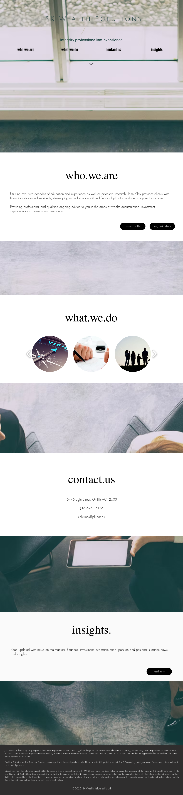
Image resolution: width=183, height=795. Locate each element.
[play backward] (29, 354)
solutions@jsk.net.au (91, 516)
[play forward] (154, 354)
